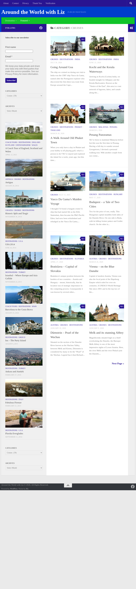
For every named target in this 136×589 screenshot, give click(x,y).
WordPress (14, 489)
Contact (15, 3)
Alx (27, 489)
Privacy (25, 3)
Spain (34, 306)
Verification (50, 3)
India (77, 59)
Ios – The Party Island (15, 340)
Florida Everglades (14, 433)
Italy (21, 399)
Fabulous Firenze (13, 402)
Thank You (37, 3)
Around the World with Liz (33, 12)
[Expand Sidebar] (131, 28)
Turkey (22, 272)
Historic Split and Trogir (16, 213)
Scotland (9, 145)
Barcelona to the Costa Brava (19, 309)
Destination (10, 20)
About (5, 3)
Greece (22, 337)
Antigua (9, 179)
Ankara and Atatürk (14, 371)
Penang (113, 127)
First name (10, 47)
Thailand (55, 130)
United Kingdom (23, 145)
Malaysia (103, 127)
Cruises (54, 59)
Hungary (118, 194)
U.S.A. (21, 241)
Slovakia (79, 259)
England (36, 142)
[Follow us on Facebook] (40, 27)
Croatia (9, 210)
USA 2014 (10, 244)
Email (8, 56)
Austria (93, 259)
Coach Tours (11, 142)
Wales (34, 145)
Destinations (66, 59)
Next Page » (118, 363)
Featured (24, 20)
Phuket (78, 127)
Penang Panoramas (100, 134)
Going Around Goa (61, 67)
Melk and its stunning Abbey (106, 332)
